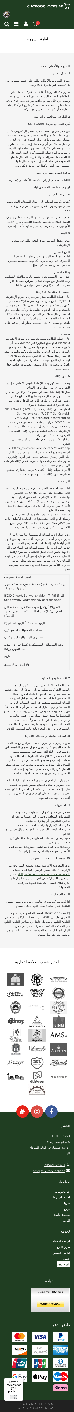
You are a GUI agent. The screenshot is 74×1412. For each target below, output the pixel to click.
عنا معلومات (62, 1192)
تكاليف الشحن (61, 1253)
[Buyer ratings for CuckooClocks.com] (50, 1301)
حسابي (65, 1258)
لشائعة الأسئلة (61, 1241)
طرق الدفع (63, 1247)
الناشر (66, 1220)
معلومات (63, 1182)
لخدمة (65, 1231)
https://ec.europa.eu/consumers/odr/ (44, 874)
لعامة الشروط (61, 1197)
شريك (66, 1203)
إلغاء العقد (63, 1264)
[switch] (13, 1397)
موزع (67, 1209)
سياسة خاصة (62, 1215)
